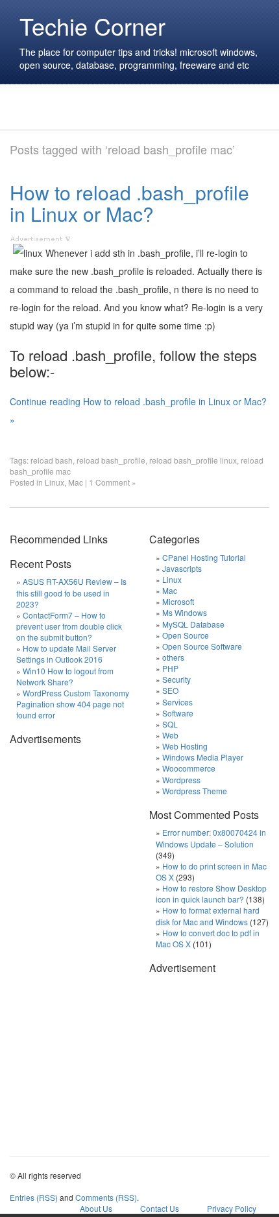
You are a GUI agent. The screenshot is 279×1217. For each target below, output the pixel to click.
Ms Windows (184, 612)
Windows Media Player (202, 756)
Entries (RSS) (34, 1197)
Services (177, 701)
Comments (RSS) (106, 1197)
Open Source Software (202, 646)
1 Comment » (112, 482)
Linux (54, 482)
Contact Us (159, 1208)
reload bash (51, 460)
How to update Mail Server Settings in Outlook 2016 (66, 654)
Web (170, 734)
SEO (170, 690)
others (173, 657)
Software (177, 712)
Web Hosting (185, 745)
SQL (170, 723)
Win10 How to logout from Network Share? (65, 676)
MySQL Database (193, 624)
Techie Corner (92, 25)
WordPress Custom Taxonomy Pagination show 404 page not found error (72, 703)
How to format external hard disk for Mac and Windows (208, 915)
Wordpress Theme (194, 790)
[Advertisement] (107, 107)
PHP (170, 668)
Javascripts (182, 568)
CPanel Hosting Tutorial (204, 557)
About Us (96, 1208)
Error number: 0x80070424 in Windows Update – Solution (211, 838)
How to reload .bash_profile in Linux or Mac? (129, 203)
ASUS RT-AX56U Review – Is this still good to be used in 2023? (71, 592)
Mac (75, 482)
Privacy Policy (231, 1208)
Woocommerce (188, 768)
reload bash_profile (111, 460)
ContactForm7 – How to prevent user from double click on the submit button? (69, 626)
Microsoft (178, 601)
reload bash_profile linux (193, 460)
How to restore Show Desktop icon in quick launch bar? (211, 893)
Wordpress (181, 779)
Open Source (185, 635)
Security (176, 679)
